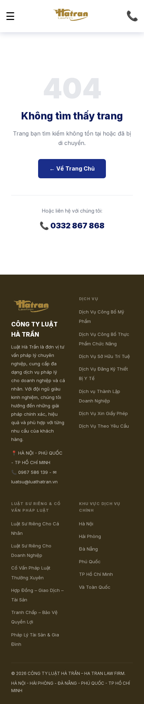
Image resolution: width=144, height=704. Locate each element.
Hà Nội (86, 523)
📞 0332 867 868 (72, 225)
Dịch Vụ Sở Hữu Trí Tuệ (104, 356)
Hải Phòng (90, 536)
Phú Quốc (90, 561)
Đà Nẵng (88, 549)
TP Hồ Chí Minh (96, 574)
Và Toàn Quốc (94, 587)
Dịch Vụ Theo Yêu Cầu (104, 426)
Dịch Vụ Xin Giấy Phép (103, 413)
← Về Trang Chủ (72, 168)
